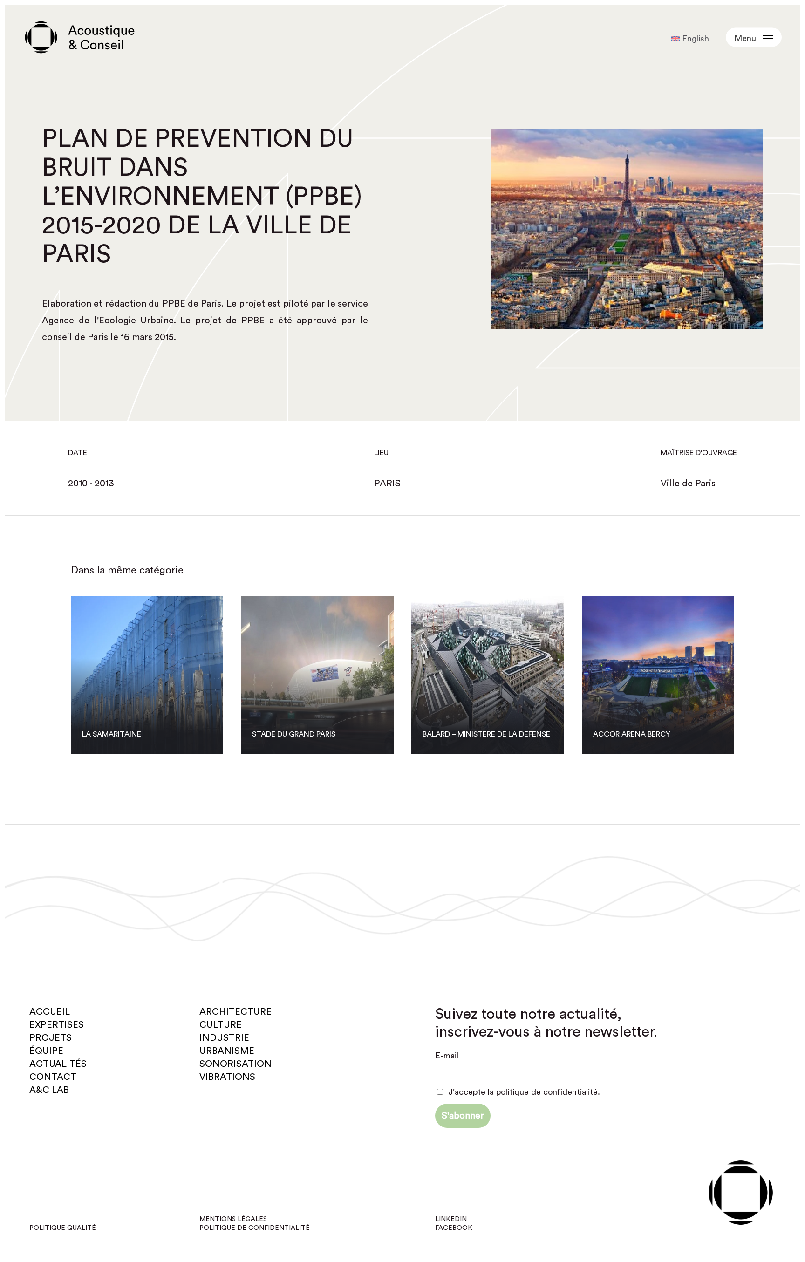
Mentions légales (233, 1219)
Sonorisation (235, 1064)
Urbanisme (226, 1051)
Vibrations (227, 1077)
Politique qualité (62, 1228)
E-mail (446, 1055)
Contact (52, 1077)
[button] (754, 37)
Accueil (49, 1011)
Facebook (453, 1228)
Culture (220, 1025)
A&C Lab (49, 1090)
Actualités (58, 1064)
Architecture (235, 1011)
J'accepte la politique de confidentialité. (523, 1092)
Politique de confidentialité (254, 1228)
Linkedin (451, 1219)
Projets (50, 1038)
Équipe (46, 1051)
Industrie (224, 1038)
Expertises (56, 1025)
